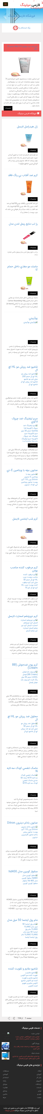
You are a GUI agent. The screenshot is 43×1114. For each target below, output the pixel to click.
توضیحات (8, 108)
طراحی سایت (35, 1033)
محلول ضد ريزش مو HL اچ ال (23, 718)
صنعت (39, 1097)
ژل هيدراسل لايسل (27, 126)
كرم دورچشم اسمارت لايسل (23, 616)
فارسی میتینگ (9, 1110)
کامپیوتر (38, 1081)
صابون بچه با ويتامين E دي (22, 470)
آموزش (39, 1074)
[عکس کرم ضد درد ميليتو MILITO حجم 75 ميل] (21, 65)
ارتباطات (38, 1084)
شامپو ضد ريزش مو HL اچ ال (23, 368)
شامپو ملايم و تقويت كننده (23, 969)
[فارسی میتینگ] (30, 1)
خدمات (38, 1087)
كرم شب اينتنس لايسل (25, 519)
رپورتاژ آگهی (35, 1043)
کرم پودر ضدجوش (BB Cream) (25, 666)
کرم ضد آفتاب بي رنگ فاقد (23, 175)
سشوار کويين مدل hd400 (23, 871)
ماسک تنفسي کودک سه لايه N (22, 770)
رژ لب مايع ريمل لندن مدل (23, 224)
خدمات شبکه (35, 1053)
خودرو (39, 1094)
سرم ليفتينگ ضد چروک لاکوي (25, 420)
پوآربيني (33, 318)
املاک (39, 1071)
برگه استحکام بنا (24, 28)
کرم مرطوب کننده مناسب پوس (24, 569)
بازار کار (38, 1077)
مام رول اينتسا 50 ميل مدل (22, 920)
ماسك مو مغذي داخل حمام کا (22, 268)
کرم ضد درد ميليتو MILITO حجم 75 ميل (22, 47)
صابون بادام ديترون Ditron (22, 823)
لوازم (39, 1091)
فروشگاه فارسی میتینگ (21, 16)
